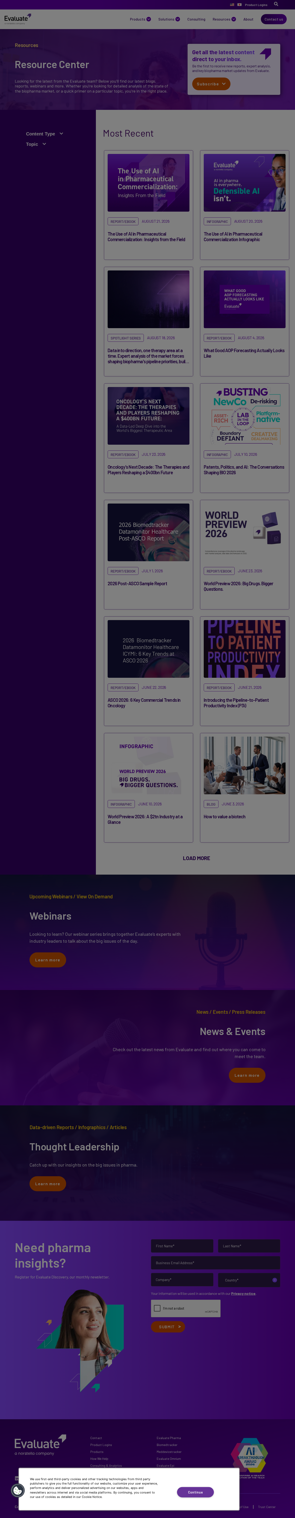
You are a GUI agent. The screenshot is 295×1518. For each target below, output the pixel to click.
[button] (17, 1490)
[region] (129, 1489)
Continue (195, 1492)
